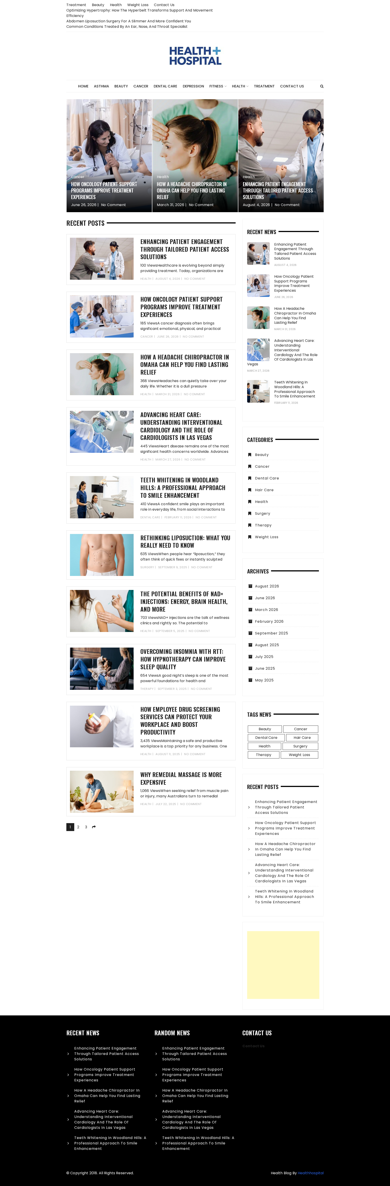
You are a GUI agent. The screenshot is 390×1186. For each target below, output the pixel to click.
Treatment (76, 4)
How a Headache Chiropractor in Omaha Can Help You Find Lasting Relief (192, 190)
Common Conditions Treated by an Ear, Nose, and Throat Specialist (127, 26)
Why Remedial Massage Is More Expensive (181, 778)
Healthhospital (311, 1173)
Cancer (140, 86)
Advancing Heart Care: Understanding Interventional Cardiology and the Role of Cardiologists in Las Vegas (181, 426)
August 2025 (267, 645)
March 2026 (266, 609)
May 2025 (264, 680)
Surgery (147, 567)
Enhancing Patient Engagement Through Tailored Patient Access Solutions (278, 190)
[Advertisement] (283, 965)
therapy (147, 689)
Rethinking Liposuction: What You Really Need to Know (185, 541)
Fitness (216, 86)
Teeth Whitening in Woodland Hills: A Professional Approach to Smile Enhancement (182, 487)
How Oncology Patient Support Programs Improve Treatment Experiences (104, 190)
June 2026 (265, 598)
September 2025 (271, 633)
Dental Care (165, 86)
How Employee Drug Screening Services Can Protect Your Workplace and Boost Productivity (180, 720)
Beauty (98, 4)
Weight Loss (138, 4)
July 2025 (264, 656)
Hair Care (264, 490)
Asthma (101, 86)
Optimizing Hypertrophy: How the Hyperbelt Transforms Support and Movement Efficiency (139, 13)
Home (83, 86)
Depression (193, 86)
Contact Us (164, 4)
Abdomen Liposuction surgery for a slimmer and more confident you (128, 21)
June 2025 (265, 668)
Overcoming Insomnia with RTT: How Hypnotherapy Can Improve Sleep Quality (183, 659)
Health (116, 4)
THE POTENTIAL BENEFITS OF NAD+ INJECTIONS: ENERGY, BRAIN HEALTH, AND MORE (184, 601)
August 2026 (267, 586)
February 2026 (269, 621)
